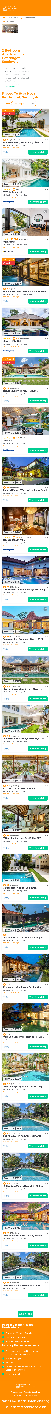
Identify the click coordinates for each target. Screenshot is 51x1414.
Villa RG (7, 440)
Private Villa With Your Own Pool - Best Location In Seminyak (24, 292)
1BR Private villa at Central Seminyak (23, 937)
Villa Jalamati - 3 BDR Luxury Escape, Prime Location (23, 1236)
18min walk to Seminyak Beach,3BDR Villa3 (23, 739)
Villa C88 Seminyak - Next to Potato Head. (22, 1038)
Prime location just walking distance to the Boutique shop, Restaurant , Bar (24, 143)
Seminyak (6, 148)
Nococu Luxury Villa (14, 540)
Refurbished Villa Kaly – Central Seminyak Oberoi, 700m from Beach (23, 392)
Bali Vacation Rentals (15, 1337)
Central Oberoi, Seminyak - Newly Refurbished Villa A (21, 690)
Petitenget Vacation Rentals (19, 1333)
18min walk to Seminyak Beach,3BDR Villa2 (23, 640)
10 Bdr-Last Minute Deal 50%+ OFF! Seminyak (22, 1187)
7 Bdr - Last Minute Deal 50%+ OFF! (22, 838)
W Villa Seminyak (12, 192)
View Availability (37, 152)
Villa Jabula (9, 242)
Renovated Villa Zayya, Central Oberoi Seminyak (24, 988)
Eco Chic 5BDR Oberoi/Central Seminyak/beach (19, 789)
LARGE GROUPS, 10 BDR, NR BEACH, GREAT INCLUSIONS (22, 1137)
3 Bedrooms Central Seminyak (19, 888)
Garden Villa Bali (12, 341)
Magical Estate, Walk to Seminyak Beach (25, 490)
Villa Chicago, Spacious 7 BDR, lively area (22, 1087)
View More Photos (10, 28)
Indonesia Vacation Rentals (18, 1341)
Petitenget (15, 148)
